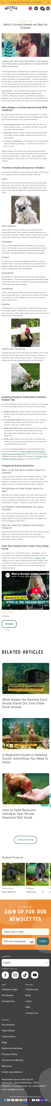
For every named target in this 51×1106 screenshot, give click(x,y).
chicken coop (40, 558)
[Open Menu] (48, 8)
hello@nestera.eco (16, 1089)
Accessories (8, 1001)
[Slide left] (2, 2)
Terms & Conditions (12, 1060)
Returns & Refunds (12, 1048)
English (7, 962)
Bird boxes (7, 995)
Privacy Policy (9, 1054)
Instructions (8, 1036)
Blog (28, 995)
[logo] (11, 8)
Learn (29, 1001)
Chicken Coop (7, 888)
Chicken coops (10, 989)
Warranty (7, 1066)
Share (9, 623)
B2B (28, 1007)
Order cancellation (12, 1072)
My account (8, 1024)
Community (32, 989)
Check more (25, 839)
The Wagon (30, 888)
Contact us (32, 1013)
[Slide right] (48, 2)
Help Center (8, 1030)
